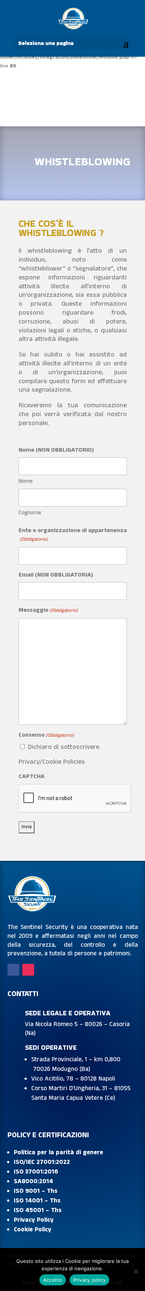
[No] (135, 1271)
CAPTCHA (32, 776)
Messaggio (48, 610)
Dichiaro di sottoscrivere (63, 747)
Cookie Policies (63, 762)
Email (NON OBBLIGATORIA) (56, 575)
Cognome (30, 513)
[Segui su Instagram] (28, 970)
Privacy (29, 762)
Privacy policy (89, 1280)
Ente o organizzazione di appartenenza (73, 534)
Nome (26, 481)
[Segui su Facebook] (13, 970)
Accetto (52, 1280)
